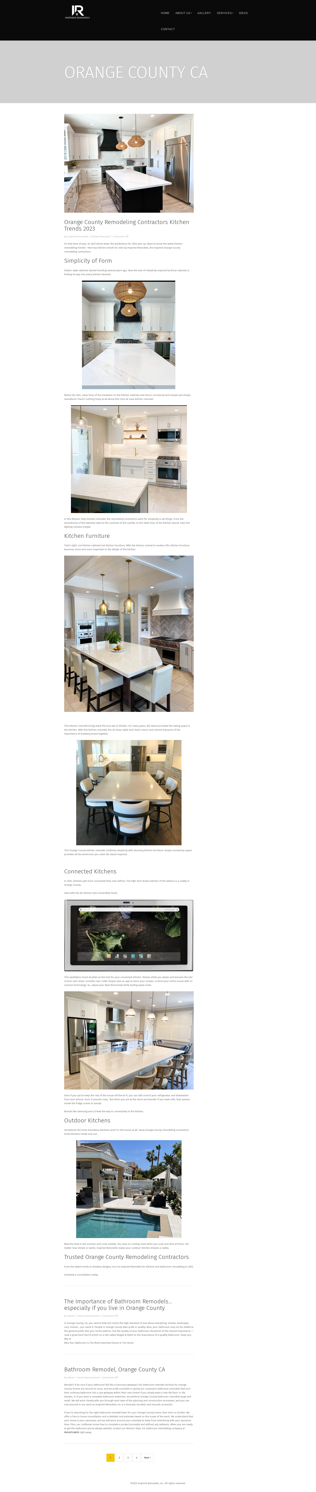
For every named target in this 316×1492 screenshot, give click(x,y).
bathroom (164, 1327)
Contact (168, 29)
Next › (147, 1457)
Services (224, 13)
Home (165, 13)
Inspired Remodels (77, 236)
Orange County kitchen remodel (87, 850)
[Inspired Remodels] (77, 12)
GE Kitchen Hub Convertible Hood (98, 893)
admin (71, 1316)
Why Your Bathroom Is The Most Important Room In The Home (99, 1343)
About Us (182, 13)
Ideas (243, 13)
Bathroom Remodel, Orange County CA (114, 1370)
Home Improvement (88, 1316)
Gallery (204, 13)
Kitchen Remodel (100, 236)
